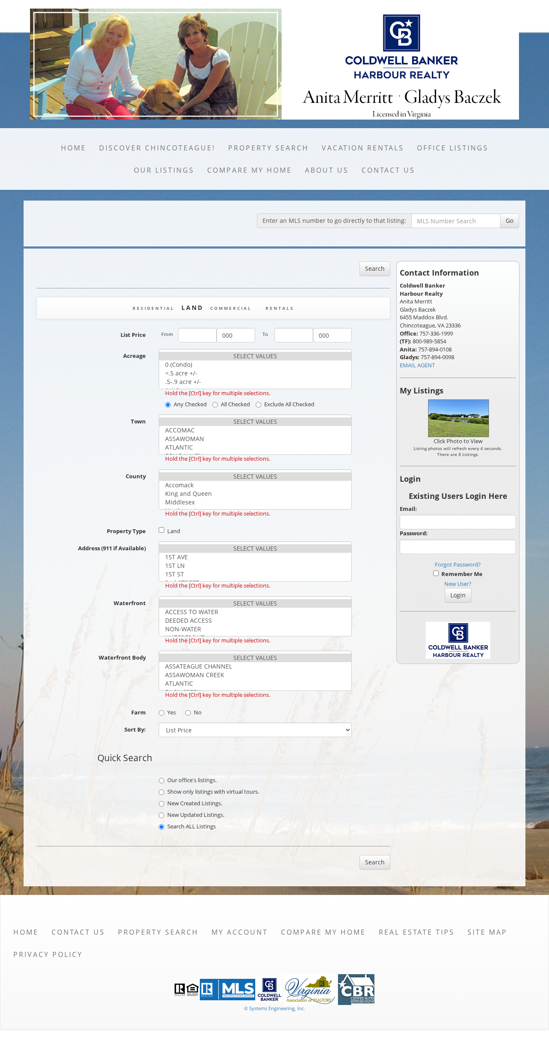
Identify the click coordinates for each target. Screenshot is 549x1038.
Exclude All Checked (289, 404)
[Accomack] (255, 485)
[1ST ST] (255, 574)
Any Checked (190, 404)
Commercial (231, 308)
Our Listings (164, 170)
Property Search (268, 148)
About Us (327, 170)
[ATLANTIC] (255, 447)
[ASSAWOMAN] (255, 439)
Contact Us (388, 170)
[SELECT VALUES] (255, 356)
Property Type (126, 531)
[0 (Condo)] (255, 364)
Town (138, 421)
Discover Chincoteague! (157, 148)
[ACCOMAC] (255, 430)
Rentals (279, 308)
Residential (154, 308)
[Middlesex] (255, 502)
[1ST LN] (255, 565)
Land (173, 531)
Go (509, 220)
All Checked (235, 404)
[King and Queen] (255, 493)
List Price (133, 335)
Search (375, 268)
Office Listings (453, 148)
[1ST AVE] (255, 557)
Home (73, 148)
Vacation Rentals (363, 148)
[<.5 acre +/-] (255, 373)
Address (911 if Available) (112, 548)
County (136, 476)
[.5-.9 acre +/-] (255, 382)
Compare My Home (249, 170)
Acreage (134, 356)
